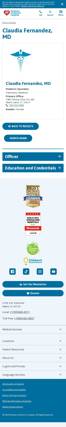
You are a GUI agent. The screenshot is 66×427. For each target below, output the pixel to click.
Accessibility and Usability (14, 390)
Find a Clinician (9, 22)
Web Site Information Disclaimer (17, 401)
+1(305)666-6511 (20, 312)
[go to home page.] (17, 13)
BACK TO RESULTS (21, 126)
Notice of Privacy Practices (14, 395)
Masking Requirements (12, 407)
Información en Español (13, 384)
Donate (34, 293)
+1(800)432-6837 (24, 318)
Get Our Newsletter (34, 284)
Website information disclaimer (32, 6)
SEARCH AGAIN (18, 138)
